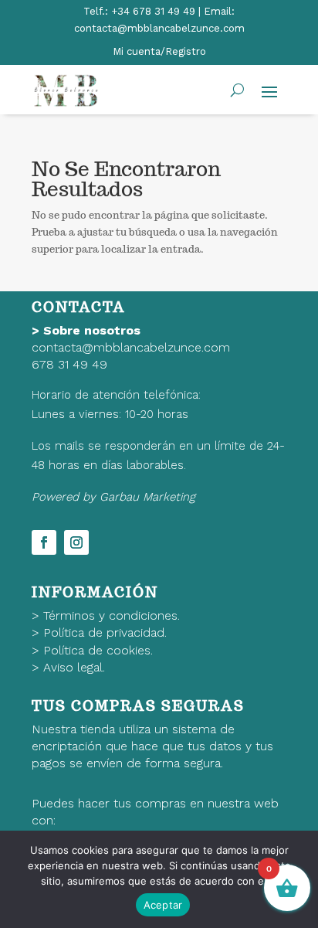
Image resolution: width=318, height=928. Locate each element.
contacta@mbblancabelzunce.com (131, 347)
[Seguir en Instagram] (76, 542)
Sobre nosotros (91, 330)
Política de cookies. (98, 650)
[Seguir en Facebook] (44, 542)
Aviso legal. (74, 667)
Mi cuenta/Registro (159, 51)
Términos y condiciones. (111, 615)
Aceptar (163, 905)
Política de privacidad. (105, 632)
